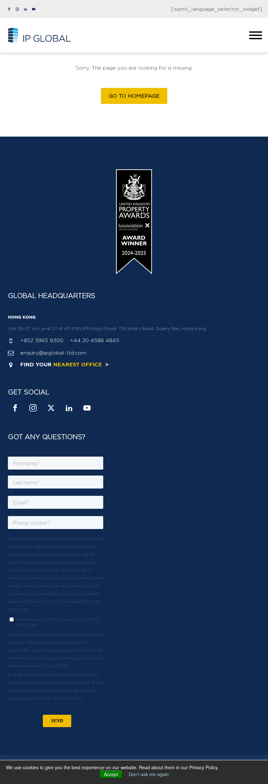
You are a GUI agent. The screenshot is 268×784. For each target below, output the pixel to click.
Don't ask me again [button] (149, 774)
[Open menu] (255, 35)
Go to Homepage (134, 96)
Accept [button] (111, 774)
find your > (64, 364)
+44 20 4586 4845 (94, 340)
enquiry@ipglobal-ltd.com (53, 353)
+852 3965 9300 (41, 340)
